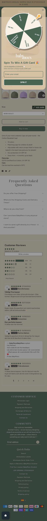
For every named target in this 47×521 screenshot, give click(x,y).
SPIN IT (23, 82)
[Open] (5, 515)
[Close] (43, 10)
